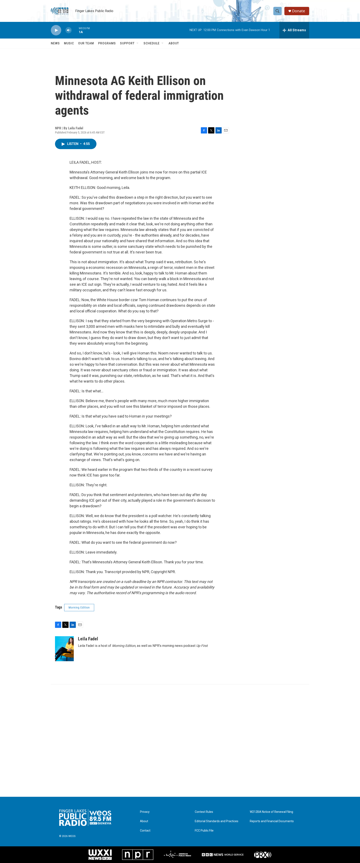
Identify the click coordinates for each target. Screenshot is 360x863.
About (174, 43)
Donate (298, 11)
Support (127, 43)
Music (69, 43)
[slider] (75, 30)
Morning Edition (79, 607)
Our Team (86, 43)
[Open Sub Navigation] (137, 43)
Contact (145, 830)
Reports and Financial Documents (272, 821)
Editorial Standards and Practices (216, 821)
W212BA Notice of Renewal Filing (271, 811)
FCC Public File (204, 830)
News (55, 43)
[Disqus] (180, 740)
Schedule (152, 43)
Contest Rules (204, 811)
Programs (107, 43)
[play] (56, 30)
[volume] (68, 30)
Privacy (145, 811)
